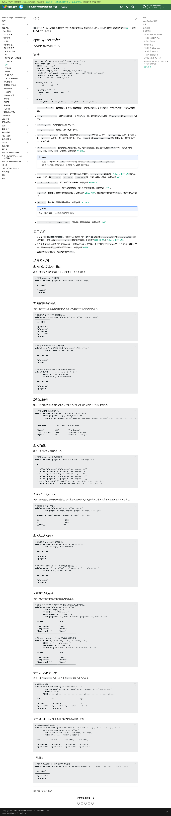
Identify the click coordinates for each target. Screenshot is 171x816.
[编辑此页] (136, 18)
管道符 (85, 247)
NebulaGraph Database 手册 (14, 18)
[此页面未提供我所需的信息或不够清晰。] (78, 803)
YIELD (120, 177)
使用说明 (146, 28)
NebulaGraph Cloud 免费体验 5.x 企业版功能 (63, 2)
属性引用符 (99, 240)
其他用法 (147, 67)
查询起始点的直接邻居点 (153, 34)
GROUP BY (90, 193)
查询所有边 (148, 45)
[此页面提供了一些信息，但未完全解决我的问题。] (81, 803)
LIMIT (107, 187)
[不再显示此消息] (167, 2)
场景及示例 (147, 31)
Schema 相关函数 (121, 174)
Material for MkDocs (18, 813)
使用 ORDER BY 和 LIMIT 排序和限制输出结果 (156, 62)
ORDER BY (86, 202)
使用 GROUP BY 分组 (152, 58)
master (64, 7)
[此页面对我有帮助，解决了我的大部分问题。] (89, 803)
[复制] (135, 61)
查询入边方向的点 (151, 51)
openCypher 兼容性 (151, 21)
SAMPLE (93, 182)
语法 (144, 24)
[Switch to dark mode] (121, 6)
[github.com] (167, 812)
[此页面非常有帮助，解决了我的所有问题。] (92, 803)
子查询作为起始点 (151, 55)
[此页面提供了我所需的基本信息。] (85, 803)
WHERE (80, 151)
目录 (144, 18)
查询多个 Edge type (152, 48)
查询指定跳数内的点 (152, 38)
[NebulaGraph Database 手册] (12, 6)
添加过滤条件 (149, 41)
